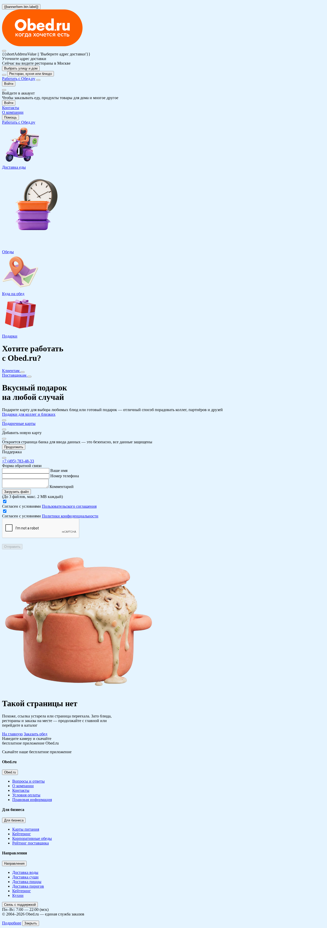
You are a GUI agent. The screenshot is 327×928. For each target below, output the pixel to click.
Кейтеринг (21, 834)
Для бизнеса (14, 820)
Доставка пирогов (28, 886)
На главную (12, 734)
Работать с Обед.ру (18, 78)
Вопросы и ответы (28, 781)
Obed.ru (10, 772)
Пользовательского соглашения (69, 506)
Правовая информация (32, 799)
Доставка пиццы (26, 881)
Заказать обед (35, 734)
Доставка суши (25, 877)
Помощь (10, 117)
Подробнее (11, 923)
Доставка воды (25, 872)
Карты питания (25, 829)
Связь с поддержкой (20, 905)
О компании (23, 786)
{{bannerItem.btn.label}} (21, 7)
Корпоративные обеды (32, 838)
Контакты (20, 790)
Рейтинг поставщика (30, 843)
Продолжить (13, 447)
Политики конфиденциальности (70, 516)
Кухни (18, 895)
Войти (8, 84)
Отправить (12, 547)
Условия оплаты (26, 795)
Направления (14, 863)
